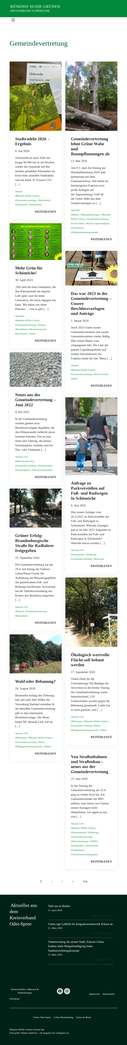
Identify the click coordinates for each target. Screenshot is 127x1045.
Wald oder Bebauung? (35, 681)
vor (85, 881)
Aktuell (18, 191)
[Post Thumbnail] (36, 95)
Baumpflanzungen (91, 214)
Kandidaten (22, 329)
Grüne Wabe (78, 223)
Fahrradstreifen (79, 832)
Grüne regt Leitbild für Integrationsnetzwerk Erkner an (80, 924)
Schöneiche (22, 204)
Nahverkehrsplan (80, 841)
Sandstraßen (78, 845)
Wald (97, 725)
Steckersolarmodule (42, 470)
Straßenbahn (78, 850)
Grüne (42, 325)
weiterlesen (45, 211)
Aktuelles (75, 210)
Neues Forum (101, 374)
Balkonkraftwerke (25, 461)
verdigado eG (62, 1033)
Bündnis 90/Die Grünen (35, 6)
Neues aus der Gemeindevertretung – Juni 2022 (35, 400)
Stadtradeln (36, 204)
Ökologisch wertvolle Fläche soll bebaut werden (90, 659)
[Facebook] (60, 991)
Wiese (104, 730)
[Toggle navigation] (13, 20)
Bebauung (77, 721)
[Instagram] (67, 991)
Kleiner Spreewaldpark (98, 223)
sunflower (33, 1033)
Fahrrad (20, 611)
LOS (26, 457)
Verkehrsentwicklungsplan (85, 854)
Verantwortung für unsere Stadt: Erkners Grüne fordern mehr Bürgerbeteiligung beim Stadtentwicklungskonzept (76, 946)
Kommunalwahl (38, 329)
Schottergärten (23, 470)
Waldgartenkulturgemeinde (85, 232)
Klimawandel (45, 465)
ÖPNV (95, 841)
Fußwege (92, 554)
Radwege (99, 559)
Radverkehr (44, 200)
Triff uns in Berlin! (59, 906)
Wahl (33, 334)
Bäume (75, 214)
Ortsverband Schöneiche (30, 10)
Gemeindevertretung (26, 200)
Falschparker (78, 554)
